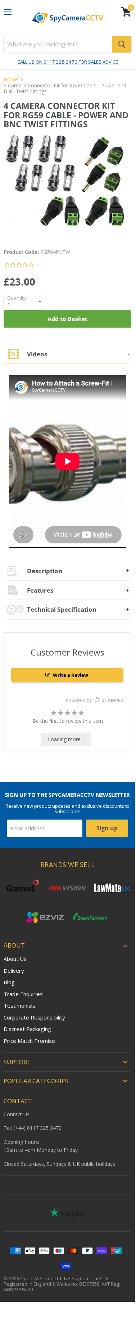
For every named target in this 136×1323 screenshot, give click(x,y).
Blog (9, 982)
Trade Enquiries (23, 994)
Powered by (95, 700)
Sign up (107, 828)
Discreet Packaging (27, 1028)
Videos (37, 354)
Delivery (14, 970)
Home (11, 79)
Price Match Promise (29, 1040)
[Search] (121, 44)
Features (40, 590)
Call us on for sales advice (67, 62)
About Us (15, 958)
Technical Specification (61, 609)
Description (44, 571)
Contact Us (17, 1114)
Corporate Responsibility (34, 1017)
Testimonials (19, 1005)
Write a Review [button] (70, 675)
